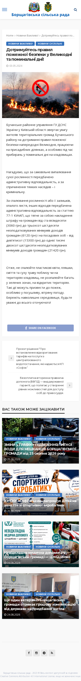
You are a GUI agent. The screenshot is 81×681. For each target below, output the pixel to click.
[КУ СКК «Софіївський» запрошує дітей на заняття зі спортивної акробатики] (40, 492)
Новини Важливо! (20, 43)
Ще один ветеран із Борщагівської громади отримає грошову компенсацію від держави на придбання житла (40, 604)
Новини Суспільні (50, 43)
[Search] (75, 9)
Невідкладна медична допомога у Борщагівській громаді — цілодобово (37, 555)
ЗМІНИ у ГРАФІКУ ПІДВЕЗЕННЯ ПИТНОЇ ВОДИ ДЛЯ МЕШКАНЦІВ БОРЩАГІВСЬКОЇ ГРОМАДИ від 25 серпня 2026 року (40, 449)
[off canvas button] (4, 9)
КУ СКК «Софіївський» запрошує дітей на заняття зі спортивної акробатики (40, 503)
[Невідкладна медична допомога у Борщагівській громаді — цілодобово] (40, 544)
